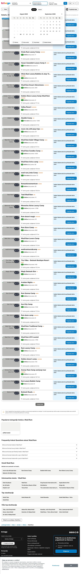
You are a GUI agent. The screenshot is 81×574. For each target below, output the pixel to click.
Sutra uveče (25, 42)
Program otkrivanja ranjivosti (34, 554)
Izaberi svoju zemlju (6, 536)
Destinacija (14, 2)
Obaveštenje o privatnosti (34, 545)
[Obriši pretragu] (30, 3)
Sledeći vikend (46, 42)
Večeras (15, 42)
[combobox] (21, 3)
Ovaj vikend (35, 42)
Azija (13, 525)
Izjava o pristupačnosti (33, 543)
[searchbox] (21, 4)
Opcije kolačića (31, 551)
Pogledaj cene (70, 24)
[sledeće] (61, 14)
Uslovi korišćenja (31, 538)
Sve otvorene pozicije (6, 555)
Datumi (33, 9)
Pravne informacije (32, 541)
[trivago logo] (5, 3)
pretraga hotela (6, 525)
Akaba (24, 525)
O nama (3, 553)
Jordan (19, 525)
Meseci (39, 9)
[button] (22, 3)
